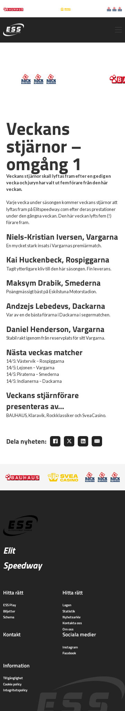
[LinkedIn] (83, 441)
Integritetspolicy (15, 690)
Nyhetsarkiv (71, 617)
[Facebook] (55, 441)
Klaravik (36, 415)
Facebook (69, 653)
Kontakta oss (72, 623)
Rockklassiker (60, 415)
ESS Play (9, 605)
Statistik (68, 611)
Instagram (70, 647)
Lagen (66, 605)
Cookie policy (12, 684)
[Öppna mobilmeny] (118, 30)
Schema (8, 617)
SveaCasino (93, 415)
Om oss (68, 629)
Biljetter (9, 611)
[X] (69, 441)
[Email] (97, 441)
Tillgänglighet (13, 678)
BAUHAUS (16, 415)
